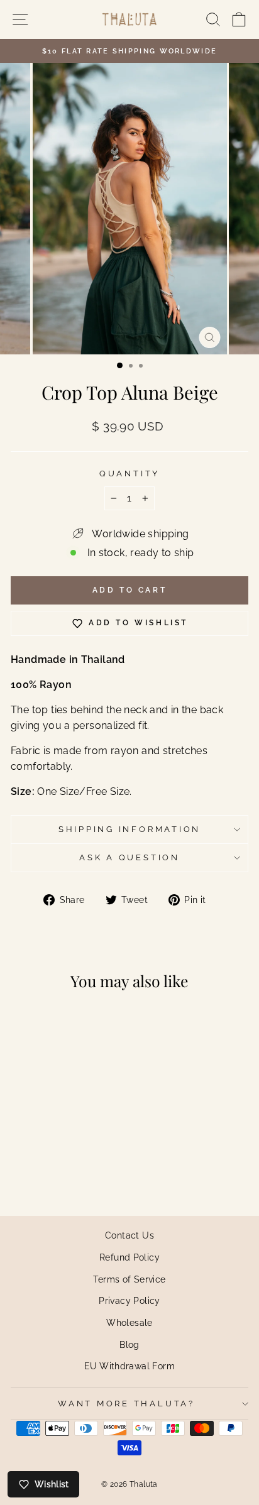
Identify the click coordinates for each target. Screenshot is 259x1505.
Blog (129, 1344)
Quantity (129, 473)
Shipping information (129, 829)
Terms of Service (129, 1279)
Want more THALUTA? (126, 1403)
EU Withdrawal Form (129, 1365)
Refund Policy (129, 1257)
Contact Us (129, 1235)
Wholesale (129, 1322)
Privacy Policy (129, 1300)
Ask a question (129, 857)
